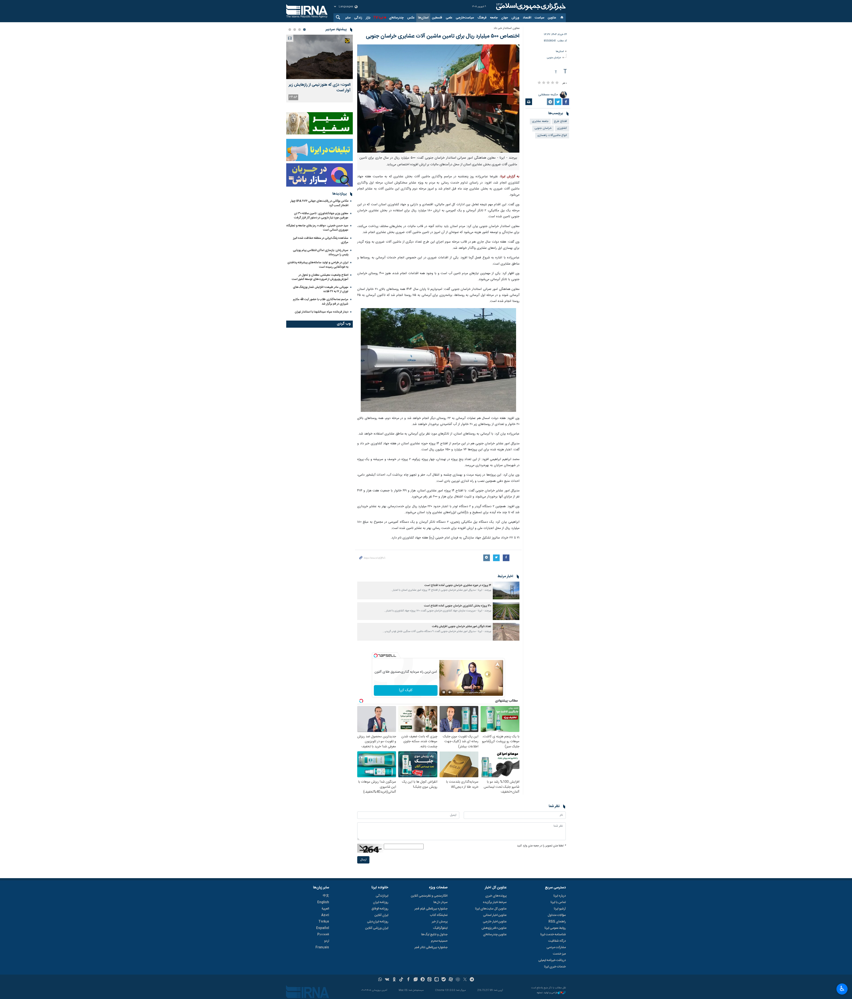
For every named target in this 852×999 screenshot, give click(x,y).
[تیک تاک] (401, 979)
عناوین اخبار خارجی (495, 921)
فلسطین (437, 17)
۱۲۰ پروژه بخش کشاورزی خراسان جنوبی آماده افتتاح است (457, 606)
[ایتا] (430, 979)
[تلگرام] (472, 979)
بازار (368, 17)
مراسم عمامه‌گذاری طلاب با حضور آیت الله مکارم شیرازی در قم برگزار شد (320, 301)
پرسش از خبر (440, 921)
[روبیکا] (458, 979)
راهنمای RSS (557, 921)
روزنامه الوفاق (379, 908)
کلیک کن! (405, 690)
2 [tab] (299, 29)
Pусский (323, 934)
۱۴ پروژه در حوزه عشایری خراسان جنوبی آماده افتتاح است (457, 585)
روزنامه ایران (380, 902)
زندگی (358, 17)
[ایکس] (465, 979)
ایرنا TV (378, 17)
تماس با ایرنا (558, 902)
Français (322, 947)
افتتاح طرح (560, 121)
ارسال (363, 859)
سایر (348, 17)
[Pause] (443, 692)
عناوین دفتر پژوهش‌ (494, 928)
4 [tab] (289, 29)
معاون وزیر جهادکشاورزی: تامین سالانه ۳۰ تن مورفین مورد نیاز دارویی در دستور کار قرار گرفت (321, 215)
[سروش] (423, 979)
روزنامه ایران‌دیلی (377, 921)
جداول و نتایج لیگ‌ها (434, 934)
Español (322, 928)
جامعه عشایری (540, 121)
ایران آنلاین (381, 915)
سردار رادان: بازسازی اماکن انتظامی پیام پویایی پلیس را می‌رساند (320, 252)
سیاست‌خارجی (465, 17)
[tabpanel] (319, 68)
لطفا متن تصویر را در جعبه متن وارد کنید (541, 846)
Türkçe (323, 921)
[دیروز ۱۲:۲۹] (319, 57)
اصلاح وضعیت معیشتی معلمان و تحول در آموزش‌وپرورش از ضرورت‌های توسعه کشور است (320, 277)
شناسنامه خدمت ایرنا (553, 934)
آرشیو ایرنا (560, 908)
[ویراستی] (415, 979)
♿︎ (842, 989)
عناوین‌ (552, 17)
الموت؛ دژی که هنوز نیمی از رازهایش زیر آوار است (320, 88)
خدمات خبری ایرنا (555, 966)
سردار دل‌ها (440, 902)
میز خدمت (559, 954)
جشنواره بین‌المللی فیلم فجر (431, 908)
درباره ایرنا (559, 896)
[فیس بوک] (408, 979)
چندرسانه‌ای (396, 17)
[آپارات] (451, 979)
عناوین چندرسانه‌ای (495, 934)
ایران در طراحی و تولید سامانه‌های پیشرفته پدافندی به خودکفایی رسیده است (317, 264)
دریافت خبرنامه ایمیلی (552, 960)
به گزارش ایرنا (510, 176)
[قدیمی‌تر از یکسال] (506, 590)
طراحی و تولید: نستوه (547, 993)
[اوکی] (394, 979)
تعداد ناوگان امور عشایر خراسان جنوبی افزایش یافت (461, 626)
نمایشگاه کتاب (439, 915)
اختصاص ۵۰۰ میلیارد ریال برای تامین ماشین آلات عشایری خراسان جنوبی (442, 36)
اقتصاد (527, 17)
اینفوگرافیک (440, 928)
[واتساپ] (380, 979)
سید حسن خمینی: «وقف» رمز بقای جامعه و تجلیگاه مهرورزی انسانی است (317, 227)
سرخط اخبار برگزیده (495, 902)
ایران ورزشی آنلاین (376, 928)
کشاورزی (562, 128)
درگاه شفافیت (557, 941)
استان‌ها (423, 17)
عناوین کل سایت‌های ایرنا (491, 908)
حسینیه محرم (439, 941)
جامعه (494, 17)
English (323, 902)
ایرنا (530, 6)
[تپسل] (375, 655)
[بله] (444, 979)
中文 (326, 896)
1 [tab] (304, 29)
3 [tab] (294, 29)
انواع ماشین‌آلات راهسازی (552, 135)
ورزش (515, 17)
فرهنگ (482, 17)
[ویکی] (387, 979)
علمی (449, 17)
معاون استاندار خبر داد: (506, 28)
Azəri (325, 915)
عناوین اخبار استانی (495, 915)
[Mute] (450, 692)
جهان (504, 17)
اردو (326, 941)
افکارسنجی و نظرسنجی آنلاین (429, 896)
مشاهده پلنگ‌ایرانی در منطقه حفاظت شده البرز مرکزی (320, 240)
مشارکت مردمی (556, 947)
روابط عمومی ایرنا (555, 928)
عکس (410, 17)
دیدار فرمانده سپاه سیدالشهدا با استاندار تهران (321, 311)
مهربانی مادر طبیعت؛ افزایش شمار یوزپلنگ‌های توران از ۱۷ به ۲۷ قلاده (320, 289)
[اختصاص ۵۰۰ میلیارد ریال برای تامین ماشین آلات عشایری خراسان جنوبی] (438, 98)
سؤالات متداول (557, 915)
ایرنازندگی (382, 896)
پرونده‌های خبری (496, 896)
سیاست (539, 17)
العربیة (325, 908)
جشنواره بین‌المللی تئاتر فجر (431, 947)
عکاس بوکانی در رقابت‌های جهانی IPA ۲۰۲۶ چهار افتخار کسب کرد (319, 203)
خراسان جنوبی (554, 58)
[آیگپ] (437, 979)
